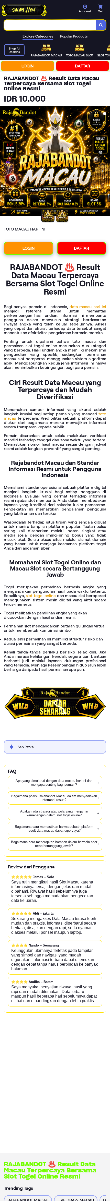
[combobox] (50, 25)
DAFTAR (82, 66)
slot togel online (41, 595)
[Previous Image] (4, 162)
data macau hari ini (88, 307)
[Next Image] (106, 162)
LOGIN (27, 66)
